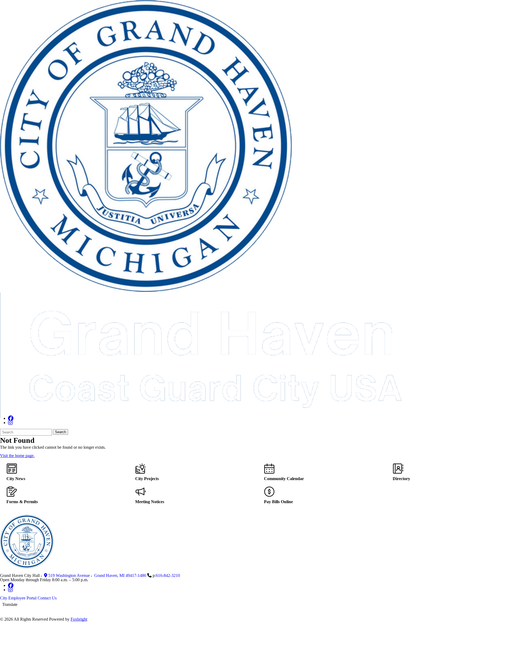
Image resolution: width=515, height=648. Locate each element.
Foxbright (79, 619)
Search (60, 432)
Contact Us (47, 598)
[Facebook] (10, 418)
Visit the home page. (17, 455)
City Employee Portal (18, 598)
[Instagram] (10, 422)
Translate (9, 604)
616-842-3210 (168, 575)
